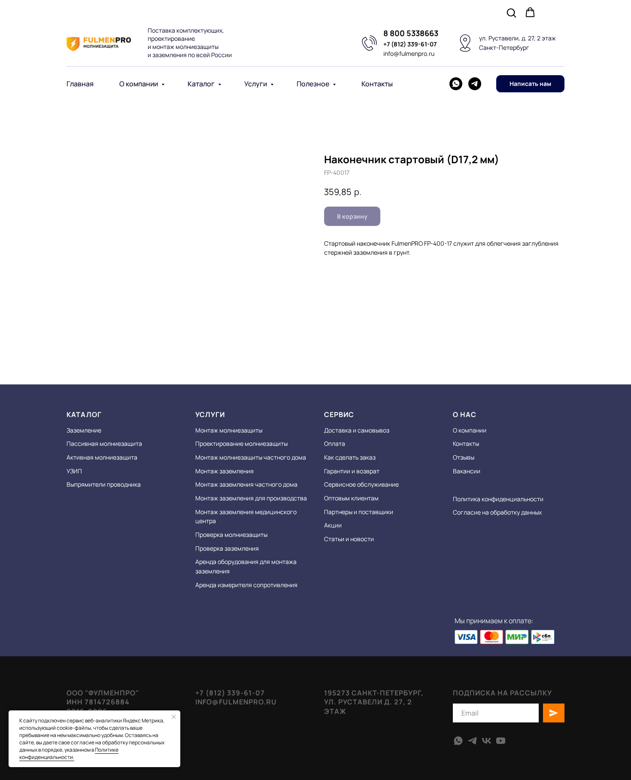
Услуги (256, 83)
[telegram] (474, 83)
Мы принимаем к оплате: (494, 620)
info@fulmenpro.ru (408, 53)
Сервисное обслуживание (361, 484)
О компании (139, 83)
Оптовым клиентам (351, 498)
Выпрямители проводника (104, 484)
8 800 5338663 (410, 33)
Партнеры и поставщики (358, 512)
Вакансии (466, 471)
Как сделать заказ (350, 457)
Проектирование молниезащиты (241, 443)
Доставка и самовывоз (356, 430)
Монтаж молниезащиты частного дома (250, 457)
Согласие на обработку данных (497, 512)
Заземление (84, 430)
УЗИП (74, 471)
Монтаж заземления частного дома (246, 484)
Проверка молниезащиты (231, 534)
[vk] (486, 740)
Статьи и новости (349, 539)
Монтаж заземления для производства (251, 498)
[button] (511, 12)
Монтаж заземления (224, 471)
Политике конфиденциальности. (68, 753)
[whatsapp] (455, 83)
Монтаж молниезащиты (228, 430)
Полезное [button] (314, 83)
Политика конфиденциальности (498, 499)
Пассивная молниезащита (104, 443)
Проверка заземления (227, 548)
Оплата (334, 443)
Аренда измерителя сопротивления (246, 585)
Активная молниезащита (102, 457)
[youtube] (500, 740)
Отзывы (463, 457)
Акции (333, 525)
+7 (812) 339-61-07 (410, 44)
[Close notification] (174, 717)
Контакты (377, 83)
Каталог (202, 83)
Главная (80, 83)
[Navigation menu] (558, 13)
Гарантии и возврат (351, 471)
